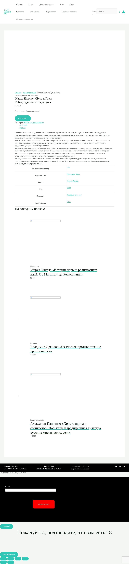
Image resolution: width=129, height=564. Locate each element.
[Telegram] (116, 466)
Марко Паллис (72, 181)
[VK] (120, 466)
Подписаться (43, 504)
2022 (69, 188)
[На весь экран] (18, 558)
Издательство (35, 12)
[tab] (67, 125)
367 (68, 167)
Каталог (19, 5)
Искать (95, 11)
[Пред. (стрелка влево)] (3, 562)
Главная (18, 93)
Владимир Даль (73, 174)
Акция (30, 5)
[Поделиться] (10, 558)
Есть (69, 202)
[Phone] (124, 466)
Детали (22, 128)
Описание (23, 125)
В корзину (22, 118)
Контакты (20, 12)
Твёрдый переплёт (74, 195)
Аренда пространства (24, 19)
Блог (61, 5)
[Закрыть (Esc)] (3, 558)
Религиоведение (29, 93)
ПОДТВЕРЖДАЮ (9, 554)
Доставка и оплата (47, 5)
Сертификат (51, 12)
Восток (27, 122)
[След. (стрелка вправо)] (10, 562)
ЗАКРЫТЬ (6, 526)
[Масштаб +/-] (25, 558)
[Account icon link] (123, 11)
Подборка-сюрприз (69, 12)
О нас (72, 5)
